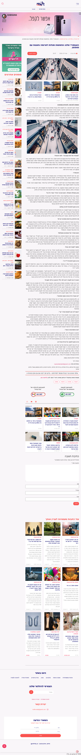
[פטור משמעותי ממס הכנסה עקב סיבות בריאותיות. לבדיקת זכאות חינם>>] (33, 436)
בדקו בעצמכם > (73, 443)
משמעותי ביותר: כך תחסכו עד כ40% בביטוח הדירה (52, 96)
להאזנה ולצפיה (15, 677)
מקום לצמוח (74, 92)
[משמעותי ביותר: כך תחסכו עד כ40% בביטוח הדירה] (52, 86)
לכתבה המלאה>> (35, 632)
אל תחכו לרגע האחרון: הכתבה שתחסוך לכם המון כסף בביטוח (70, 447)
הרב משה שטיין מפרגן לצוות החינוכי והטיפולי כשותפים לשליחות (71, 96)
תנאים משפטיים (45, 699)
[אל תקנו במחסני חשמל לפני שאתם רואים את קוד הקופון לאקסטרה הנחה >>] (52, 436)
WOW (58, 443)
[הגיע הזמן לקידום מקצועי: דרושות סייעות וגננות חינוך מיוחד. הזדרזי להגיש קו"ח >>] (52, 412)
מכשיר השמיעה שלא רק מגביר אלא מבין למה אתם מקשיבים (34, 636)
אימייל (77, 490)
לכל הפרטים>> (55, 632)
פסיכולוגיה (10, 79)
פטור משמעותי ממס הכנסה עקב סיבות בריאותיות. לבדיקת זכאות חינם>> (34, 446)
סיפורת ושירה (25, 677)
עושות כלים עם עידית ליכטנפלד (8, 130)
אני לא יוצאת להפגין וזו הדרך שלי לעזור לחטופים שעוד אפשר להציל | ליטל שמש (33, 587)
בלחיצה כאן (44, 377)
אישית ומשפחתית (68, 677)
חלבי (12, 212)
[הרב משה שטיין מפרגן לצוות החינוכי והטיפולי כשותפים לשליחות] (70, 86)
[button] (77, 4)
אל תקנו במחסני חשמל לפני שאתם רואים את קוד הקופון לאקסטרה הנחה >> (52, 447)
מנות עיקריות (10, 108)
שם (78, 484)
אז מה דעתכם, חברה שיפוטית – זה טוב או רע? (71, 541)
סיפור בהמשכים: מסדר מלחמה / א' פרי (7, 170)
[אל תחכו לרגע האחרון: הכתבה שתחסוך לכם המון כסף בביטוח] (70, 436)
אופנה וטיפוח (56, 677)
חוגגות (76, 381)
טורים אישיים (35, 677)
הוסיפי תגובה (32, 53)
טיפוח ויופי (10, 241)
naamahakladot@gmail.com (62, 364)
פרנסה (62, 381)
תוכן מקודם (67, 655)
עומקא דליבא (10, 191)
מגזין (42, 677)
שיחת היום (10, 251)
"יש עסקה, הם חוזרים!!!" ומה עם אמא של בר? (34, 540)
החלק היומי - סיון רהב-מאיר (7, 118)
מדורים (71, 39)
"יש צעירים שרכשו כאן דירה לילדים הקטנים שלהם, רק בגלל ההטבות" (52, 637)
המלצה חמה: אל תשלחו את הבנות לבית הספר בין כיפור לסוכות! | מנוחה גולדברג (52, 587)
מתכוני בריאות (9, 231)
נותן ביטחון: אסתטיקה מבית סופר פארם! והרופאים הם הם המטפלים (71, 638)
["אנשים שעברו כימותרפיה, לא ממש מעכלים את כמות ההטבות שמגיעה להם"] (70, 412)
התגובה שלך (75, 463)
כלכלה (11, 160)
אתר (78, 496)
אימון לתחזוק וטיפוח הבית (8, 201)
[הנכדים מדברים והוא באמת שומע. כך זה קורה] (33, 86)
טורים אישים (63, 39)
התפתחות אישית (9, 98)
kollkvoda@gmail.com (39, 709)
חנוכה (76, 582)
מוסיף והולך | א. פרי (72, 585)
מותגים (69, 381)
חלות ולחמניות (9, 272)
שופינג (56, 381)
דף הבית (76, 39)
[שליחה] (30, 692)
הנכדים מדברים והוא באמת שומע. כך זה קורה (34, 96)
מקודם (58, 92)
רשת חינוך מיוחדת (54, 418)
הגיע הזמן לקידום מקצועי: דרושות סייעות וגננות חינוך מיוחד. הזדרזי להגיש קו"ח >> (52, 423)
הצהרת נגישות (35, 699)
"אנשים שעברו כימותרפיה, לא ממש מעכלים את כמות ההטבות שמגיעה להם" (70, 422)
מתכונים (48, 677)
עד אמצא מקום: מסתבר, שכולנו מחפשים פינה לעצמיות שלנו (52, 541)
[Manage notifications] (77, 751)
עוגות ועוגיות (10, 89)
